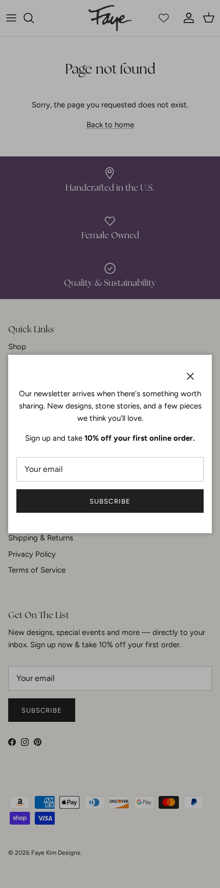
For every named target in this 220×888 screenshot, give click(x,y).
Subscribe (110, 501)
